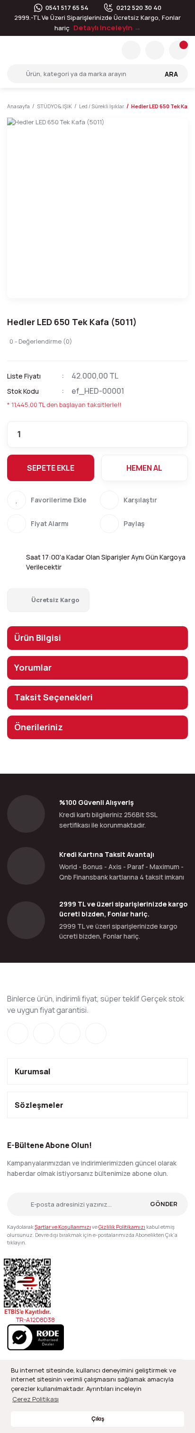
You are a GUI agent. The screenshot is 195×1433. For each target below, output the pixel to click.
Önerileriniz (38, 727)
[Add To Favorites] (51, 500)
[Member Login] (154, 50)
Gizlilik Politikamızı (121, 1226)
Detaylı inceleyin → (107, 28)
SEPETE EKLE (50, 468)
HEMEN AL (144, 468)
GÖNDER (163, 1204)
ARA (171, 73)
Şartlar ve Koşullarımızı (63, 1226)
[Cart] (178, 50)
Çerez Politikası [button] (35, 1399)
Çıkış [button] (97, 1419)
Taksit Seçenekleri (53, 697)
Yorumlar (33, 667)
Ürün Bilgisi (37, 637)
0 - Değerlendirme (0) (40, 341)
